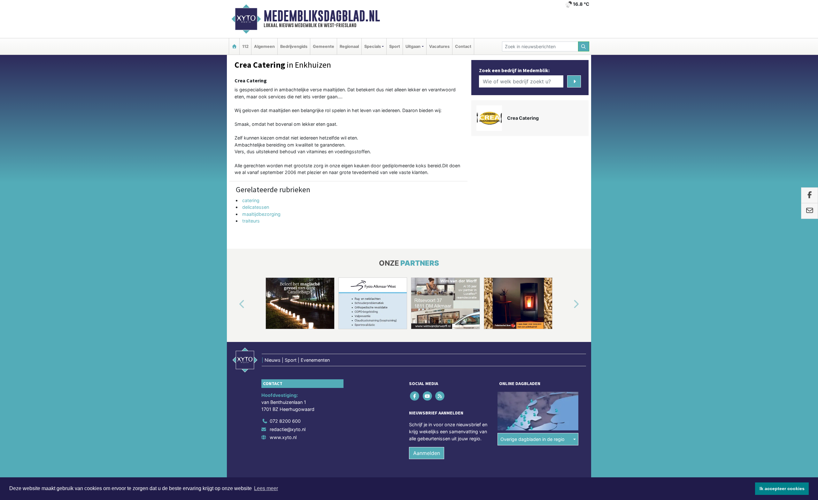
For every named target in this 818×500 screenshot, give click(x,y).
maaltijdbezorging (261, 214)
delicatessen (255, 207)
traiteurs (251, 220)
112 (245, 46)
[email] (809, 211)
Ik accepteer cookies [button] (782, 488)
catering (250, 200)
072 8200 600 (285, 421)
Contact (463, 46)
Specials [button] (372, 46)
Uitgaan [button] (413, 46)
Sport (394, 46)
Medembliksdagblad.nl (322, 16)
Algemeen (264, 46)
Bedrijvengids (293, 46)
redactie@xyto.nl (287, 429)
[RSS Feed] (440, 396)
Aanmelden (426, 453)
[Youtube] (427, 396)
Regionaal (349, 46)
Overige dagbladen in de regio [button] (532, 439)
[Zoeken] (584, 46)
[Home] (234, 46)
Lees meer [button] (266, 488)
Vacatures (439, 46)
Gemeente (323, 46)
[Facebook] (415, 396)
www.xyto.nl (283, 437)
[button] (234, 304)
